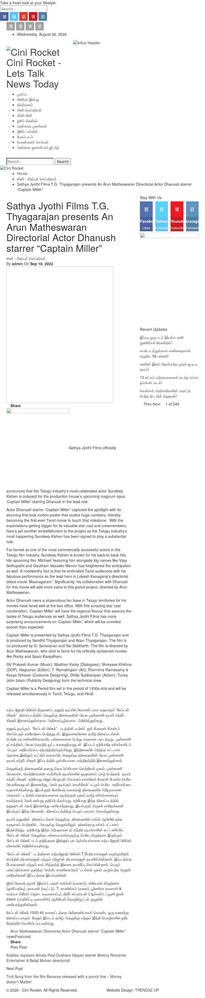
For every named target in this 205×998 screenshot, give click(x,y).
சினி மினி (24, 115)
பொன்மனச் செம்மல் (32, 142)
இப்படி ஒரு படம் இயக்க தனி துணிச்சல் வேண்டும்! (162, 340)
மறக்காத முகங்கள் (32, 126)
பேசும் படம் (25, 136)
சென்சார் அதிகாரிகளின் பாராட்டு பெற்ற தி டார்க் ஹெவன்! (165, 393)
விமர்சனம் (25, 104)
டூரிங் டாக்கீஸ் (27, 131)
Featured (23, 936)
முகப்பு (22, 94)
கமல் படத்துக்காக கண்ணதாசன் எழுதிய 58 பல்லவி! (165, 353)
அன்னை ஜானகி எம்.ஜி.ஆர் (38, 147)
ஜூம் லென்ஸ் (27, 120)
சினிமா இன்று (28, 99)
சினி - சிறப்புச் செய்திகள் (26, 258)
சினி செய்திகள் (29, 110)
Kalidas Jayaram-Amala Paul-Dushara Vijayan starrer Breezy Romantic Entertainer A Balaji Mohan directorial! (66, 957)
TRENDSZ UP (147, 990)
